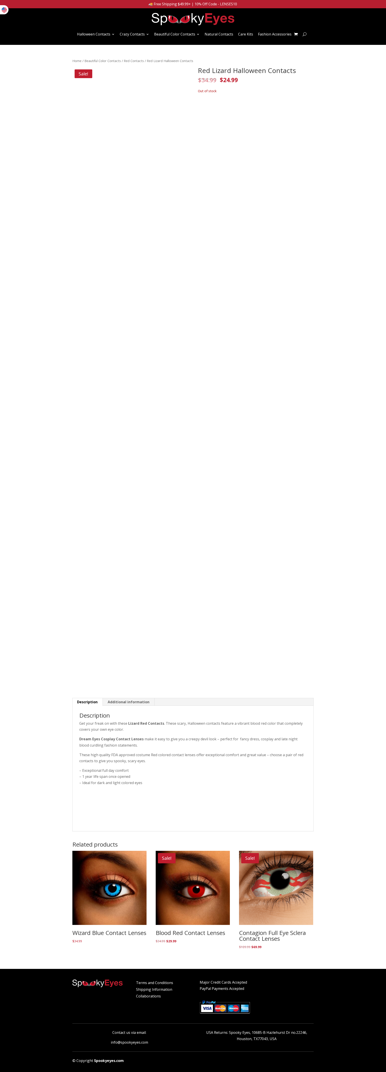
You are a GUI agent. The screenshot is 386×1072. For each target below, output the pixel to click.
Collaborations (148, 997)
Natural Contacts (219, 34)
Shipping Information (154, 990)
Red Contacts (134, 60)
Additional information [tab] (128, 701)
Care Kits (245, 34)
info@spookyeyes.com (129, 1042)
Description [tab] (87, 701)
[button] (180, 75)
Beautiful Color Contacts (174, 34)
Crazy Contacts (132, 34)
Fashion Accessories (275, 34)
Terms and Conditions (154, 983)
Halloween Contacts (93, 34)
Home (77, 60)
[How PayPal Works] (225, 1014)
